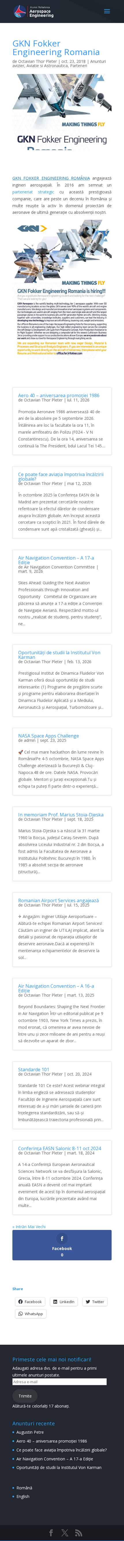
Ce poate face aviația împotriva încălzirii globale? (61, 476)
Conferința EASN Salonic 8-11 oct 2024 (59, 1148)
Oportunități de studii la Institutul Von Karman (59, 654)
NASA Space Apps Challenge (48, 736)
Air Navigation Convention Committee (59, 567)
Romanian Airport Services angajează (58, 900)
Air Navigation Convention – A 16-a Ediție (56, 988)
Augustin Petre (30, 1432)
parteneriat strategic (33, 192)
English (22, 1496)
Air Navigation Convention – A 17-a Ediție (56, 560)
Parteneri (78, 65)
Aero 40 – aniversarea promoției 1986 (58, 395)
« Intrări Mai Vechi (29, 1226)
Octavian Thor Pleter (37, 61)
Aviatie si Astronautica (47, 65)
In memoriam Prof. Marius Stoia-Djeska (61, 815)
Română (24, 1487)
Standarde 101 (33, 1069)
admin (29, 740)
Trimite (25, 1396)
